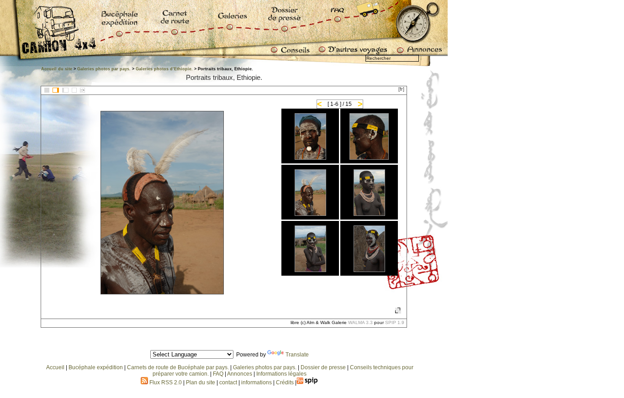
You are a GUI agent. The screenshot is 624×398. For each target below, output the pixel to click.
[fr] (401, 89)
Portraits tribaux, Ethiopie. (224, 77)
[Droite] (65, 90)
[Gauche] (56, 90)
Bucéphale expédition (96, 367)
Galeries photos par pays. (104, 69)
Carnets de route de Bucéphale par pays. (178, 367)
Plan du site (200, 382)
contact (228, 382)
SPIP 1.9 (394, 322)
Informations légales (281, 374)
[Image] (74, 90)
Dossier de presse (323, 367)
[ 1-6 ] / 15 (340, 104)
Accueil (55, 367)
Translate (297, 354)
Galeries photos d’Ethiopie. (164, 69)
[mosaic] (46, 90)
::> (82, 90)
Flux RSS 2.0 (165, 382)
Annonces (239, 374)
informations (257, 382)
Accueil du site (56, 69)
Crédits (285, 382)
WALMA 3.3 (360, 322)
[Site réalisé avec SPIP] (307, 382)
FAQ (218, 374)
